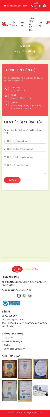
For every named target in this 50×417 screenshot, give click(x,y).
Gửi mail (12, 180)
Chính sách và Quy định (14, 349)
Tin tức (6, 345)
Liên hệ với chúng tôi (13, 341)
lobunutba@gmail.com (17, 5)
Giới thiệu (8, 337)
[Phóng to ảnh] (9, 369)
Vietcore (38, 412)
